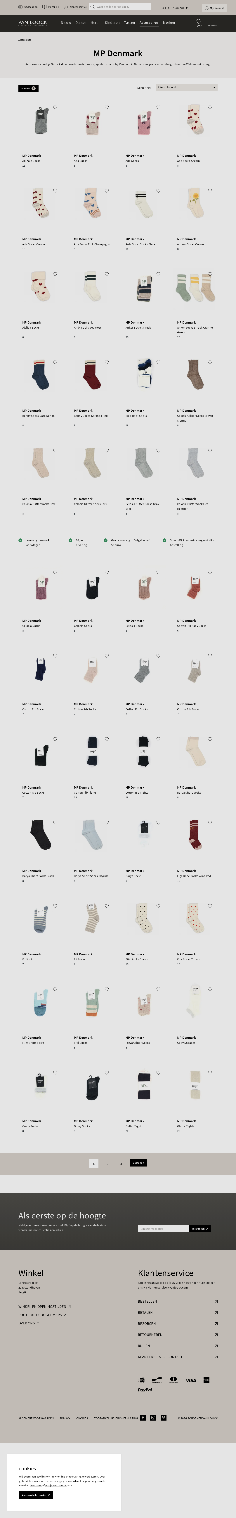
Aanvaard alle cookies (34, 1495)
